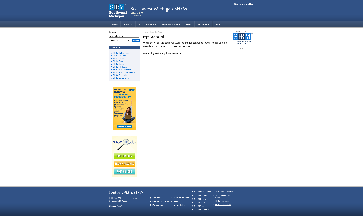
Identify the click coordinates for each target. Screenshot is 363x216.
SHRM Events (119, 59)
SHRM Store (118, 61)
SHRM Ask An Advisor (122, 70)
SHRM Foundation (120, 75)
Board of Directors (147, 24)
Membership (203, 24)
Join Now (249, 4)
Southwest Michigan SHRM (159, 9)
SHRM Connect (119, 64)
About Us (128, 24)
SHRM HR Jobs (119, 56)
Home (115, 24)
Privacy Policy (179, 205)
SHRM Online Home (121, 53)
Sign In (237, 4)
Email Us (133, 198)
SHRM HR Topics (120, 67)
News (189, 24)
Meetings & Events (171, 24)
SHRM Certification (121, 78)
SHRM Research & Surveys (124, 72)
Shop (217, 24)
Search (112, 32)
